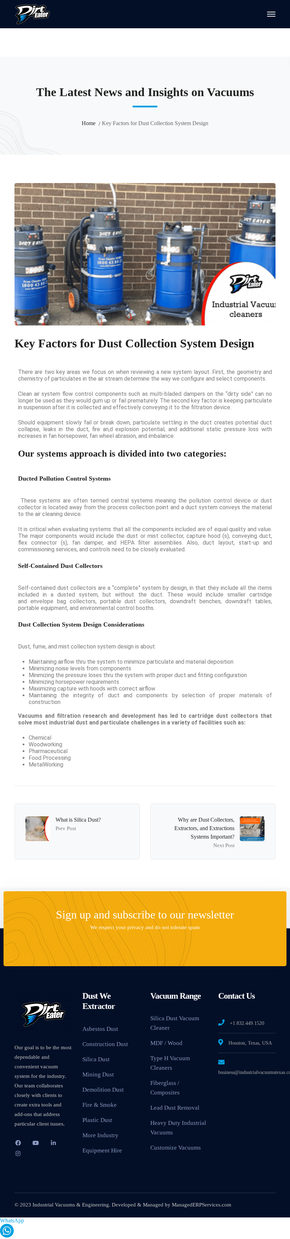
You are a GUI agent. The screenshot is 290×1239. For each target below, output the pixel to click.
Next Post (223, 845)
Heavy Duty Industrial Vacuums (178, 1128)
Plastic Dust (97, 1120)
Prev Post (66, 828)
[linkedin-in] (53, 1142)
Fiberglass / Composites (165, 1088)
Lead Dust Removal (174, 1107)
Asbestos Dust (100, 1029)
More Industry (100, 1135)
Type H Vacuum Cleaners (170, 1063)
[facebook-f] (18, 1142)
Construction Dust (105, 1044)
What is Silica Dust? (78, 820)
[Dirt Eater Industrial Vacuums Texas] (32, 14)
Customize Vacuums (175, 1147)
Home (88, 123)
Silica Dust (96, 1059)
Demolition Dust (103, 1089)
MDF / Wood (166, 1043)
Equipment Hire (102, 1150)
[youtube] (35, 1142)
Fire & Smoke (99, 1105)
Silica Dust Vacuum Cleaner (174, 1023)
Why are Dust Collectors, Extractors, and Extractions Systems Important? (204, 828)
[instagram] (18, 1153)
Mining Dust (98, 1074)
